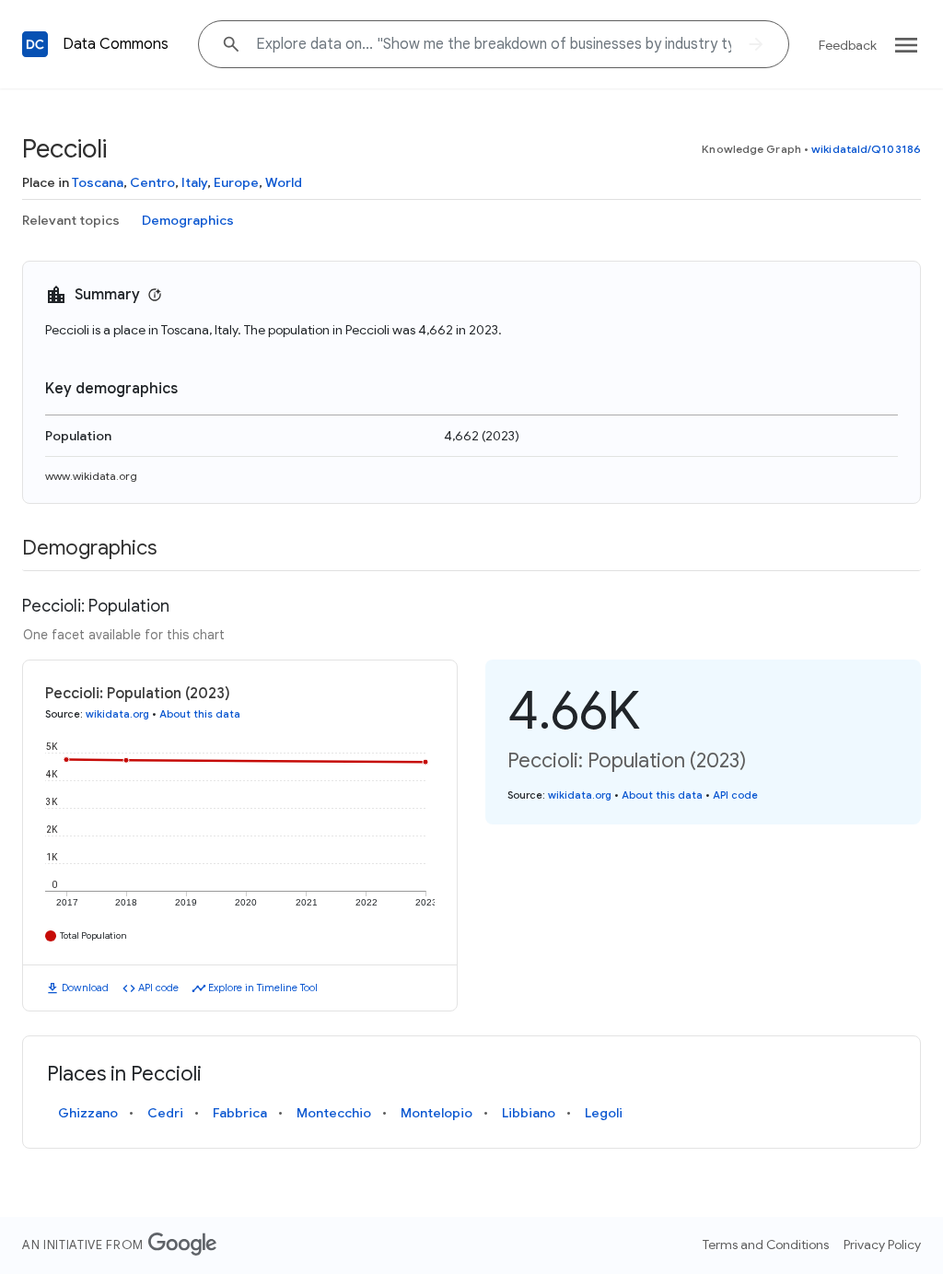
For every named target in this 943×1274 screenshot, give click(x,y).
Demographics (188, 220)
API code (158, 987)
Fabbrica (240, 1113)
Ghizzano (88, 1113)
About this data (199, 713)
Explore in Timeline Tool (263, 987)
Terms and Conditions (766, 1244)
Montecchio (334, 1113)
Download (85, 987)
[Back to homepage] (35, 44)
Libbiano (528, 1113)
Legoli (604, 1113)
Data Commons (116, 44)
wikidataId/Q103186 (866, 149)
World (283, 182)
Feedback (848, 45)
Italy (194, 182)
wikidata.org (117, 713)
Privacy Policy (882, 1244)
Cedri (165, 1113)
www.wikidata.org (91, 476)
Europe (236, 182)
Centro (152, 182)
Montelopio (436, 1113)
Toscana (97, 182)
